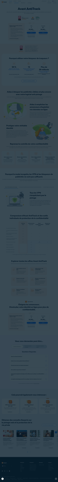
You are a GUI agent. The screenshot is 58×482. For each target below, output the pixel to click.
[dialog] (29, 241)
